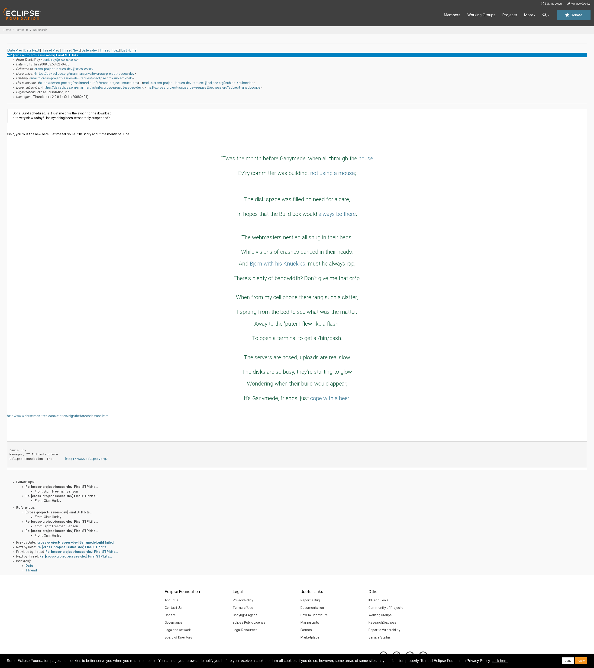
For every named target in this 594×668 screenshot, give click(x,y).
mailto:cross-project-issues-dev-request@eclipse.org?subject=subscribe (198, 83)
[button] (546, 15)
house (365, 158)
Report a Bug (310, 600)
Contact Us (173, 608)
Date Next (31, 50)
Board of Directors (178, 637)
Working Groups (481, 15)
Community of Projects (385, 608)
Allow (581, 660)
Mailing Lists (309, 622)
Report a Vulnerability (384, 630)
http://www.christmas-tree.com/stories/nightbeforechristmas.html (58, 416)
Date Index (89, 50)
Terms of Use (243, 608)
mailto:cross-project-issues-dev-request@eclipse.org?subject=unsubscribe (204, 87)
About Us (171, 600)
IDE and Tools (378, 600)
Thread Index (109, 50)
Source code (40, 30)
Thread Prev (50, 50)
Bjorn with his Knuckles (277, 263)
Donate (576, 15)
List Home (128, 50)
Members (452, 15)
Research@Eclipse (382, 622)
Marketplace (309, 637)
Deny (568, 660)
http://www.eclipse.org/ (86, 458)
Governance (174, 622)
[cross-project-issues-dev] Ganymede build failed (75, 542)
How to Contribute (314, 615)
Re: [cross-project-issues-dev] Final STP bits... (62, 487)
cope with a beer (329, 398)
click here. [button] (500, 661)
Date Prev (15, 50)
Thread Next (70, 50)
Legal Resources (245, 630)
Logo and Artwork (178, 630)
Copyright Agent (245, 615)
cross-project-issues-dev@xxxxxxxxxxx (63, 69)
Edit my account (554, 3)
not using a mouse (332, 173)
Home (7, 30)
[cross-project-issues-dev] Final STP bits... (59, 512)
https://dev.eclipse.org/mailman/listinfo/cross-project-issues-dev (88, 83)
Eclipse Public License (249, 622)
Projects (509, 15)
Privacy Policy (243, 600)
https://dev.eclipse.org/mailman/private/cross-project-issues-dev (84, 73)
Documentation (312, 608)
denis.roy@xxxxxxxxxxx (59, 60)
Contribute (22, 30)
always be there (337, 214)
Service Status (379, 637)
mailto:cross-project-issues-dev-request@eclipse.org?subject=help (82, 78)
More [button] (528, 15)
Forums (306, 630)
